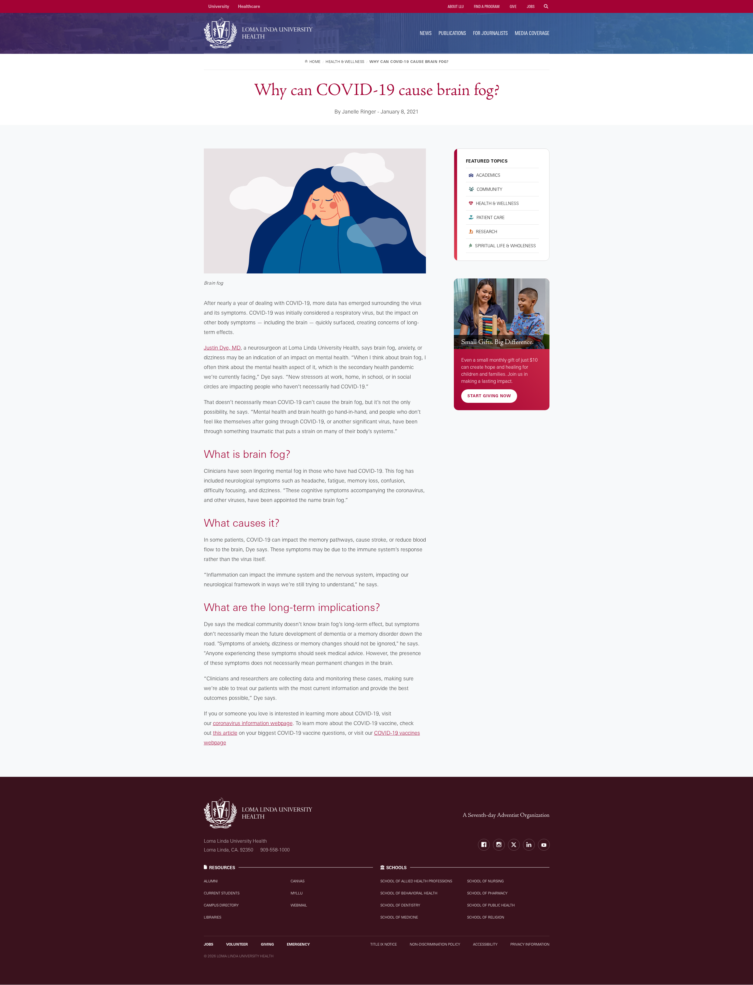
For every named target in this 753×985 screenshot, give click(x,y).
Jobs (530, 6)
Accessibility (485, 944)
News (426, 33)
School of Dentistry (400, 905)
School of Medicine (399, 917)
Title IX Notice (383, 944)
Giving (267, 944)
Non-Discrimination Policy (435, 944)
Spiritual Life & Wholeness (505, 245)
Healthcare (249, 6)
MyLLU (297, 893)
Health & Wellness (497, 203)
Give (513, 6)
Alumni (211, 881)
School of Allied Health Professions (416, 881)
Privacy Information (529, 944)
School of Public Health (491, 905)
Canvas (297, 881)
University (218, 6)
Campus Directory (221, 905)
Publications (452, 33)
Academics (488, 175)
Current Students (221, 893)
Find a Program (486, 6)
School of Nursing (485, 881)
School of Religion (485, 917)
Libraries (212, 917)
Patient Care (490, 217)
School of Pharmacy (487, 893)
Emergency (298, 944)
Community (489, 189)
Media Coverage (532, 33)
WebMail (299, 905)
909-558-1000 (275, 850)
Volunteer (237, 944)
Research (486, 231)
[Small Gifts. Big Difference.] (501, 313)
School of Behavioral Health (408, 893)
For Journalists (490, 33)
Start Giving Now (489, 395)
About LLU (455, 6)
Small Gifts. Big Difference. (497, 342)
